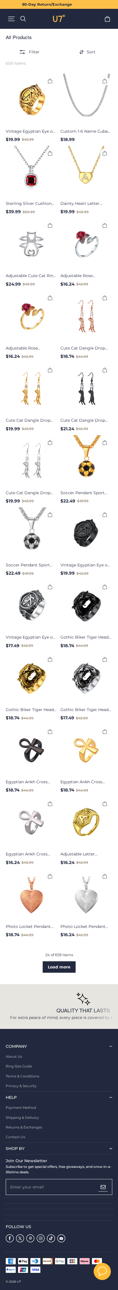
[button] (11, 19)
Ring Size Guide (19, 1066)
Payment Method (21, 1107)
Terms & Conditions (22, 1076)
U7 (19, 1281)
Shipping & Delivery (22, 1117)
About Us (14, 1056)
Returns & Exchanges (24, 1127)
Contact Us (15, 1137)
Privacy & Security (21, 1086)
